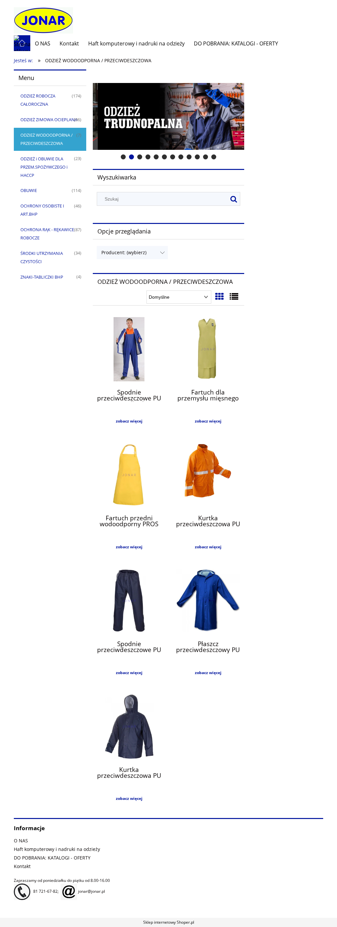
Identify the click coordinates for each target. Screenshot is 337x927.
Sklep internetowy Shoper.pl (168, 922)
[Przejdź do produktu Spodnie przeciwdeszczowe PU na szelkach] (129, 350)
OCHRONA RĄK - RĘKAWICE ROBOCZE (47, 234)
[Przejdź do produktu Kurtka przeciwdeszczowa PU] (129, 727)
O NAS (21, 840)
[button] (129, 421)
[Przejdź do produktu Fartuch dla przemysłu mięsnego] (208, 350)
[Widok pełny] (234, 296)
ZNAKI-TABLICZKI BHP (41, 277)
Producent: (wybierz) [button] (123, 252)
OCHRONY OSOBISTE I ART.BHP (42, 210)
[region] (168, 116)
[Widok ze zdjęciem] (219, 296)
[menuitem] (42, 43)
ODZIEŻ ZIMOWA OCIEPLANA (48, 120)
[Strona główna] (43, 17)
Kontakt (22, 866)
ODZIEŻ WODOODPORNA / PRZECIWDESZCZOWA (46, 139)
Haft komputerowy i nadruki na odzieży (57, 849)
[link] (168, 116)
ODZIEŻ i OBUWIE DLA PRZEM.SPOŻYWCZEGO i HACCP (43, 167)
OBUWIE (28, 190)
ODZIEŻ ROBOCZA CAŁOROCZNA (37, 100)
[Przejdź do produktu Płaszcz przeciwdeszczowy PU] (208, 602)
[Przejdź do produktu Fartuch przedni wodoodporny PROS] (129, 476)
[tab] (123, 156)
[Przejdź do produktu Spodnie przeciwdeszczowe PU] (129, 602)
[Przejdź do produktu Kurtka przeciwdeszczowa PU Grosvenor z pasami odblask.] (208, 476)
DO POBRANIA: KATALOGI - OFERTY (52, 858)
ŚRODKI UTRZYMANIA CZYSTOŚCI (41, 257)
